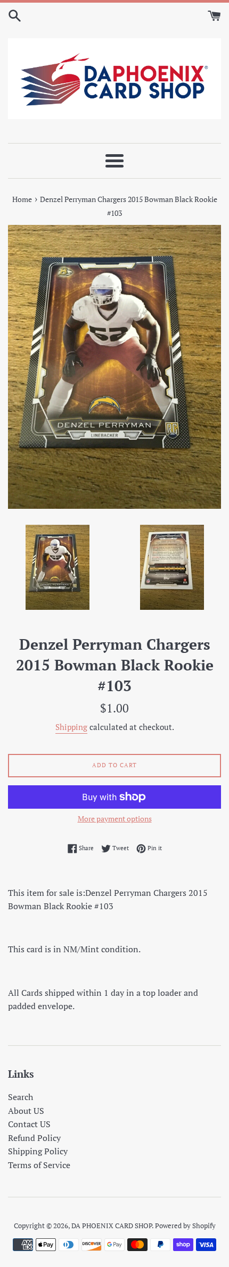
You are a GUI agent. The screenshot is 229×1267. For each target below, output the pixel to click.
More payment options (115, 818)
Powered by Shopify (185, 1225)
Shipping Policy (38, 1151)
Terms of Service (39, 1165)
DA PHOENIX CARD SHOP (111, 1225)
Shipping (71, 726)
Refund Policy (34, 1138)
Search (20, 1097)
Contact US (29, 1124)
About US (26, 1111)
